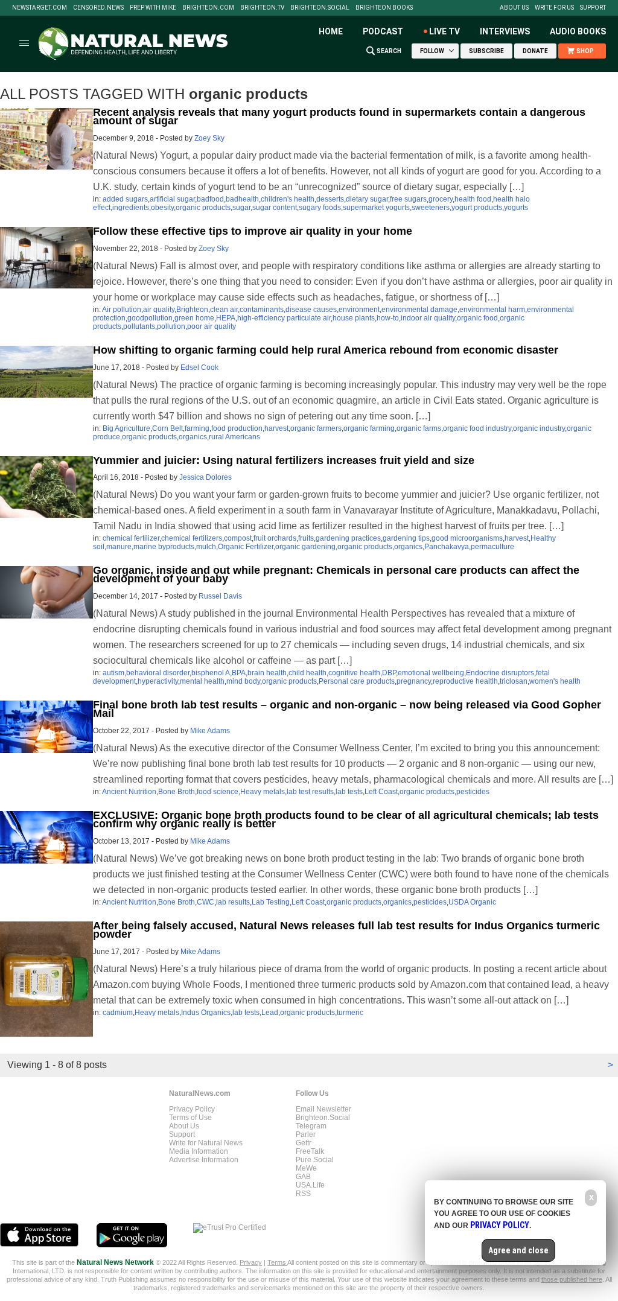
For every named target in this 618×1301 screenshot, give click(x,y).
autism (113, 673)
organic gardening (305, 546)
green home (194, 318)
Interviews (505, 31)
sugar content (274, 207)
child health (307, 673)
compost (238, 538)
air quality (158, 309)
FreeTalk (310, 1151)
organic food (477, 318)
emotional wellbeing (431, 673)
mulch (206, 546)
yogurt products (476, 207)
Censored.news (98, 8)
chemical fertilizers (191, 538)
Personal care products (357, 681)
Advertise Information (203, 1160)
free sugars (408, 199)
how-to (388, 318)
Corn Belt (167, 428)
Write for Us (554, 8)
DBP (389, 673)
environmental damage (419, 309)
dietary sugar (367, 199)
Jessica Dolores (205, 477)
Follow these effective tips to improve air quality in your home (252, 231)
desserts (330, 199)
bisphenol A (210, 673)
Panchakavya (446, 546)
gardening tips (406, 538)
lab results (233, 902)
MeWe (306, 1168)
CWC (205, 902)
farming (197, 428)
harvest (276, 428)
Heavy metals (262, 791)
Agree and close (518, 1250)
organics (193, 437)
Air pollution (121, 309)
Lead (269, 1012)
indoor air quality (428, 318)
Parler (306, 1134)
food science (217, 791)
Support (593, 8)
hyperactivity (158, 681)
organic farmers (316, 428)
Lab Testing (271, 902)
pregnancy (414, 681)
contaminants (262, 309)
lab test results (310, 791)
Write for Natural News (206, 1143)
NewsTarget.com (39, 8)
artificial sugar (172, 199)
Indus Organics (206, 1012)
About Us (514, 8)
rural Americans (234, 437)
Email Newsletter (323, 1109)
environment (359, 309)
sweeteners (431, 207)
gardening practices (348, 538)
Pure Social (315, 1160)
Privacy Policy (192, 1109)
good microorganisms (467, 538)
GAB (303, 1176)
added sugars (125, 199)
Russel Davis (220, 596)
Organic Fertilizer (245, 546)
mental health (202, 681)
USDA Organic (472, 902)
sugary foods (320, 207)
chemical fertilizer (131, 538)
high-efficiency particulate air (284, 318)
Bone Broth (176, 791)
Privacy (251, 1262)
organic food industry (477, 428)
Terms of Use (190, 1117)
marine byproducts (163, 546)
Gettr (303, 1143)
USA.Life (310, 1185)
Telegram (311, 1126)
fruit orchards (274, 538)
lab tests (349, 791)
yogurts (516, 207)
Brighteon (192, 309)
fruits (306, 538)
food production (237, 428)
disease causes (311, 309)
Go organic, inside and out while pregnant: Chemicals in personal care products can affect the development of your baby (336, 574)
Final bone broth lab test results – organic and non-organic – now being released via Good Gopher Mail (347, 709)
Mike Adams (210, 731)
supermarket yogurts (376, 207)
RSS (303, 1193)
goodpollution (150, 318)
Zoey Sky (209, 138)
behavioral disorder (158, 673)
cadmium (118, 1012)
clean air (224, 309)
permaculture (492, 546)
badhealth (242, 199)
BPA (239, 673)
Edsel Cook (199, 367)
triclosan (513, 681)
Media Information (198, 1151)
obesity (162, 207)
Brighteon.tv (262, 8)
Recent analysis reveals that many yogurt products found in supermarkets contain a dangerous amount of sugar (339, 116)
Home (331, 31)
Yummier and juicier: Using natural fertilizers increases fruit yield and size (283, 460)
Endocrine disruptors (500, 673)
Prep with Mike (153, 8)
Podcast (383, 31)
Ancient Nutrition (129, 791)
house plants (354, 318)
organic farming (369, 428)
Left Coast (381, 791)
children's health (287, 199)
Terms (277, 1262)
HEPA (225, 318)
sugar (241, 207)
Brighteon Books (384, 8)
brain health (267, 673)
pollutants (139, 326)
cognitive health (354, 673)
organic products (203, 207)
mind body (243, 681)
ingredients (130, 207)
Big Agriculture (126, 428)
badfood (210, 199)
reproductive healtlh (465, 681)
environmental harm (492, 309)
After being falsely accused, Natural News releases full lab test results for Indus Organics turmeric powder (346, 930)
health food (472, 199)
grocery (440, 199)
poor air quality (211, 326)
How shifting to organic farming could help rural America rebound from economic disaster (325, 350)
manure (119, 546)
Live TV (444, 31)
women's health (555, 681)
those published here (571, 1279)
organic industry (539, 428)
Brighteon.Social (319, 8)
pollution (171, 326)
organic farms (419, 428)
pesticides (472, 791)
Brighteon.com (208, 8)
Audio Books (578, 31)
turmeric (350, 1012)
